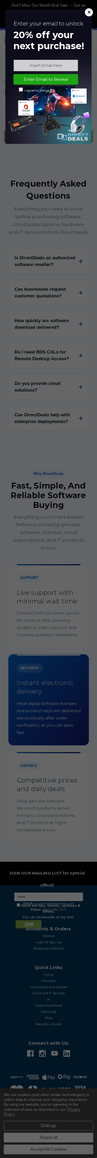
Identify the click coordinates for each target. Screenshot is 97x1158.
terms (50, 90)
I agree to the (39, 90)
